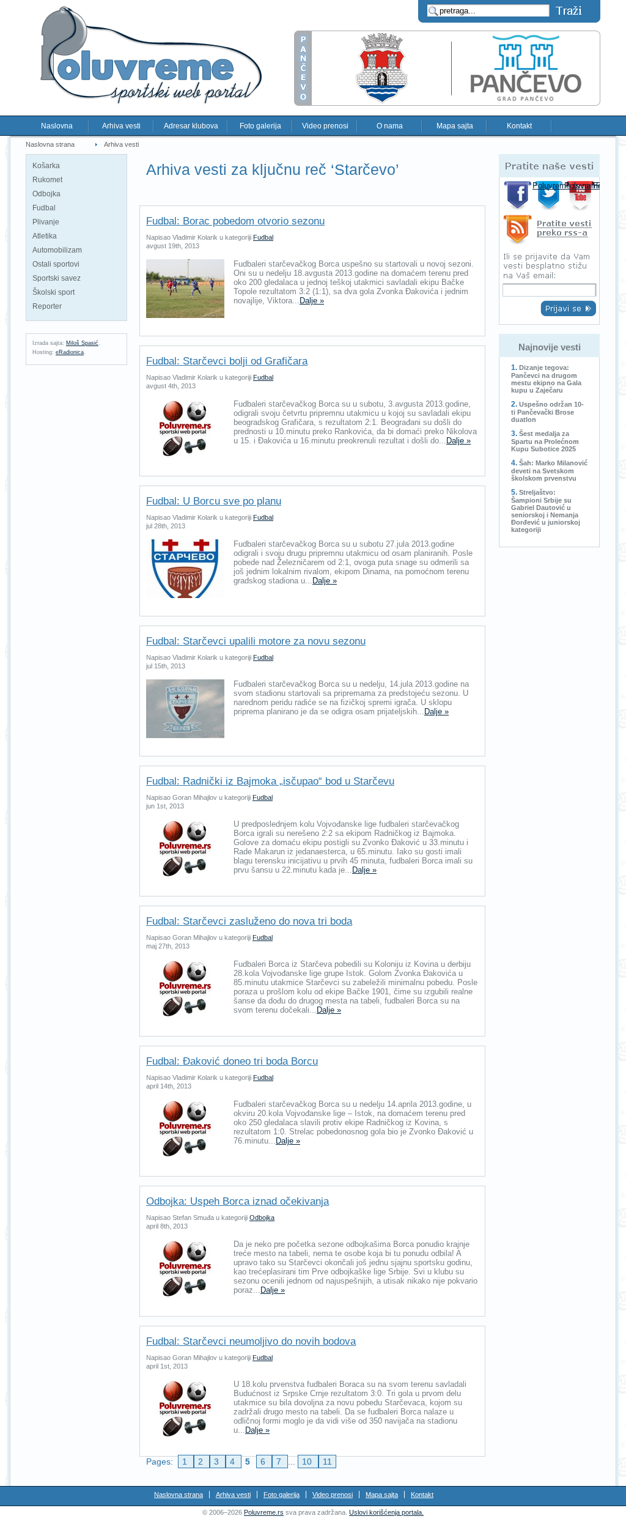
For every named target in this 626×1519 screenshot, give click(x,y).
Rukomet (47, 180)
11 (327, 1461)
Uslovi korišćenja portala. (386, 1512)
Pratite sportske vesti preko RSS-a (549, 231)
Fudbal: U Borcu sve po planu (213, 501)
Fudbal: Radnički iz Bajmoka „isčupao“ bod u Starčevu (270, 781)
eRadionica (70, 352)
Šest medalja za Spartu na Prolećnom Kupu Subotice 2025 (545, 441)
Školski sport (53, 292)
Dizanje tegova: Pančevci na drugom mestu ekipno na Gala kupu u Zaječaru (546, 379)
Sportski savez (56, 278)
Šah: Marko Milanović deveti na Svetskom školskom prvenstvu (549, 470)
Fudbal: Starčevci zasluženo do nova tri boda (249, 921)
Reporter (47, 306)
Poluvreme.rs (264, 1512)
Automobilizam (57, 250)
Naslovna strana (50, 144)
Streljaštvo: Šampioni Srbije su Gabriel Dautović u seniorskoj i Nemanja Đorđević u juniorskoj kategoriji (545, 511)
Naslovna (57, 126)
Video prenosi (325, 126)
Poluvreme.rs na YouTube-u (581, 195)
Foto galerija (260, 126)
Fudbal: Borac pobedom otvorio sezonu (235, 221)
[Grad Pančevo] (447, 103)
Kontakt (519, 126)
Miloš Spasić (82, 343)
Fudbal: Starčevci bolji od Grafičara (226, 361)
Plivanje (45, 222)
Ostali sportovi (55, 264)
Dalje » (312, 300)
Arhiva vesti (121, 126)
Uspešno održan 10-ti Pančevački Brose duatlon (547, 412)
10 (308, 1461)
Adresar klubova (191, 126)
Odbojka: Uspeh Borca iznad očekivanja (237, 1201)
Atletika (44, 236)
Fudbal (44, 208)
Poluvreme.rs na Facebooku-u (518, 195)
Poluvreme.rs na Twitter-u (550, 195)
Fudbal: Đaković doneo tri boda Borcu (232, 1061)
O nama (390, 126)
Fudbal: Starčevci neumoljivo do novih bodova (251, 1341)
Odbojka (46, 194)
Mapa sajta (454, 126)
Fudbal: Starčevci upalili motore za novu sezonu (256, 641)
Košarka (46, 165)
